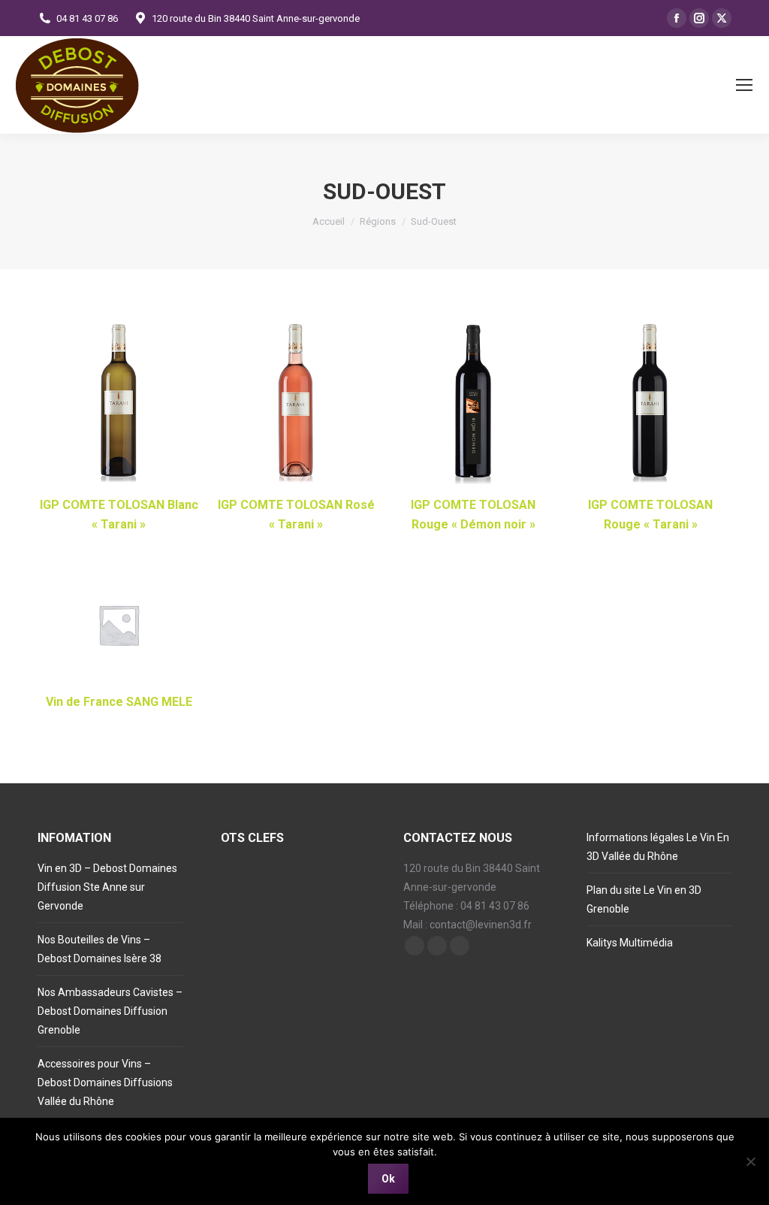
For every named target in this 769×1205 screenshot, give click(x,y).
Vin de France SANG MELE (119, 702)
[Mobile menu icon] (744, 85)
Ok (388, 1179)
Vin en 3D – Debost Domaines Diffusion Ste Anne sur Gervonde (107, 887)
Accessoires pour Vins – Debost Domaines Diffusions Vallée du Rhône (105, 1082)
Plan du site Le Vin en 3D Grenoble (644, 899)
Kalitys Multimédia (630, 943)
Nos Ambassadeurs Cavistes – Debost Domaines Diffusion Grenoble (110, 1011)
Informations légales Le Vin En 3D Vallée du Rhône (658, 846)
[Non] (750, 1161)
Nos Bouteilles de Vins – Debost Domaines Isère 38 (99, 949)
